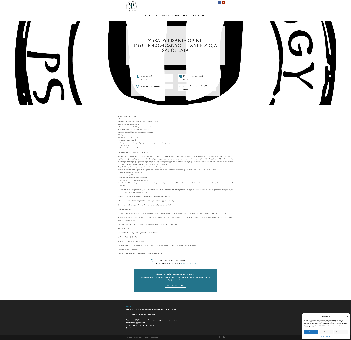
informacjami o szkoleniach (190, 263)
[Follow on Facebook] (219, 2)
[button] (347, 316)
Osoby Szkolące (176, 15)
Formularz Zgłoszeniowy (175, 285)
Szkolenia (164, 15)
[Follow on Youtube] (223, 2)
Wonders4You (137, 337)
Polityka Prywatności (151, 337)
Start (145, 15)
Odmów (326, 332)
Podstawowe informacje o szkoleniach (170, 260)
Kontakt (201, 15)
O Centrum (153, 15)
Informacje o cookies (325, 336)
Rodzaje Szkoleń (188, 15)
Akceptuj (310, 332)
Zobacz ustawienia (341, 332)
